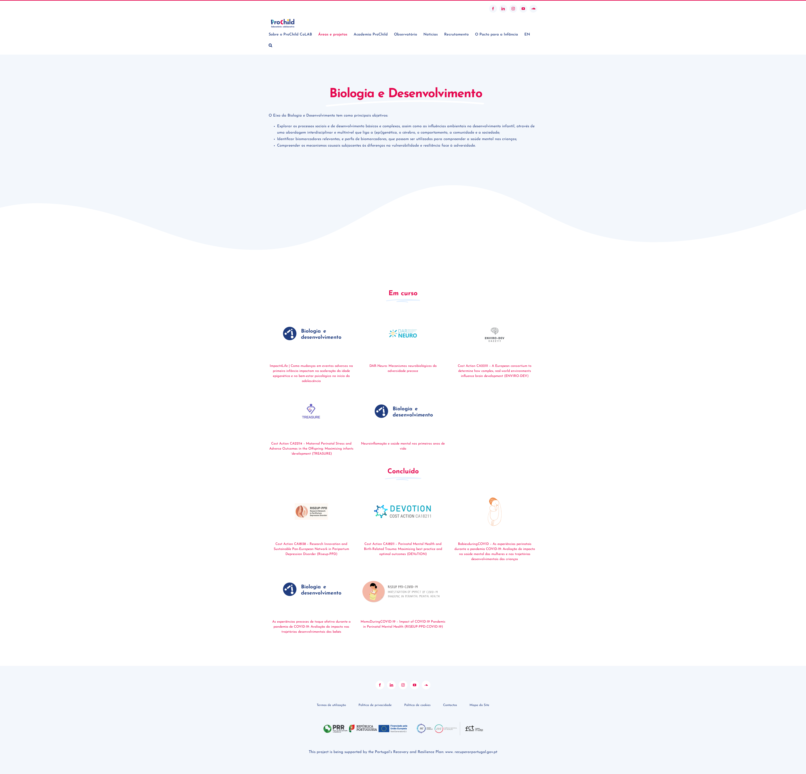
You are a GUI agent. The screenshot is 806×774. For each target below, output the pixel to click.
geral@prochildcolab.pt (284, 8)
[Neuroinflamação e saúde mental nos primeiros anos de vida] (403, 411)
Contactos (450, 705)
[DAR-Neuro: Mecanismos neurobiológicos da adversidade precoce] (403, 333)
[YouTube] (414, 685)
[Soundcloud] (426, 685)
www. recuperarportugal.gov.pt (471, 752)
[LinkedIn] (391, 685)
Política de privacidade (375, 705)
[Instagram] (403, 685)
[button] (270, 45)
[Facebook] (380, 685)
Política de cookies (417, 705)
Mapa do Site (479, 705)
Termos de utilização (331, 705)
